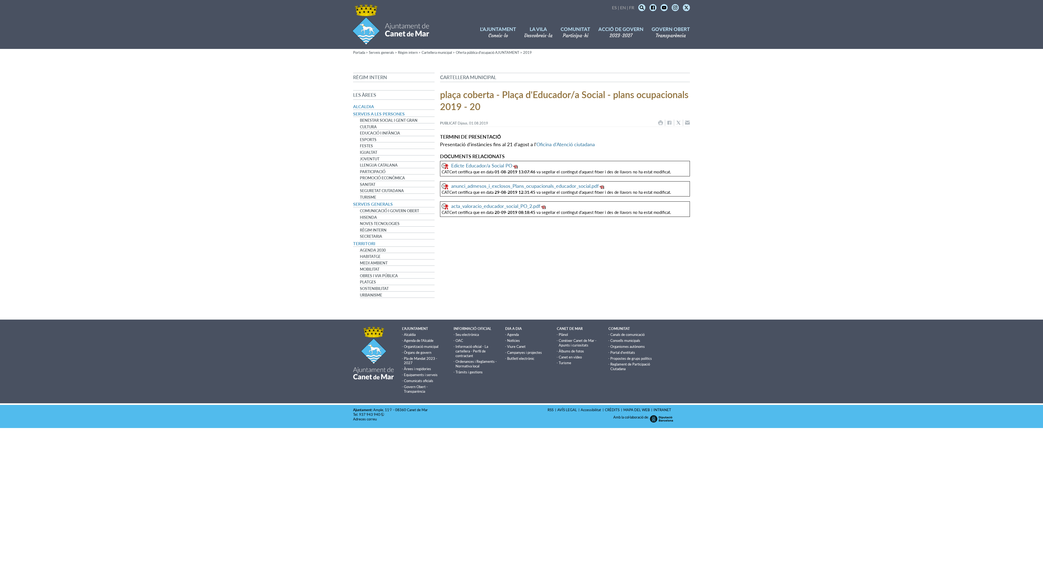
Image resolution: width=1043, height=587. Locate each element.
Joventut (369, 159)
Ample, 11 (381, 410)
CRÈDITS (612, 410)
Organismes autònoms (627, 346)
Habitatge (370, 256)
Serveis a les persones (379, 113)
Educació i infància (380, 133)
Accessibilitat (591, 410)
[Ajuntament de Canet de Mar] (390, 41)
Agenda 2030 (373, 250)
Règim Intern (373, 230)
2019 (527, 52)
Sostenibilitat (374, 288)
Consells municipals (625, 340)
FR (631, 7)
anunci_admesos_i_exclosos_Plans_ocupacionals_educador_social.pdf (525, 186)
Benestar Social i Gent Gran (388, 120)
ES (614, 7)
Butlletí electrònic (520, 358)
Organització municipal (421, 346)
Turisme (368, 197)
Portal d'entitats (622, 352)
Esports (368, 140)
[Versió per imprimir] (660, 123)
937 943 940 (369, 414)
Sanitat (367, 184)
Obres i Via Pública (379, 276)
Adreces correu (365, 419)
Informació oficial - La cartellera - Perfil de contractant (471, 351)
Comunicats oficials (418, 381)
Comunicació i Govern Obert (389, 211)
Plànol (563, 334)
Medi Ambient (374, 263)
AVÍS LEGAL (567, 410)
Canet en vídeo (570, 357)
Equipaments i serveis (421, 375)
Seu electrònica (467, 334)
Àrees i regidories (417, 369)
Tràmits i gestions (469, 372)
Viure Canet (516, 346)
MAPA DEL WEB (636, 410)
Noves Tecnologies (380, 223)
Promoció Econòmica (382, 178)
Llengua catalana (379, 165)
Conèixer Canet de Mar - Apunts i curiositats (577, 342)
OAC (459, 340)
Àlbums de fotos (571, 351)
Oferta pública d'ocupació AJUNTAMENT (487, 52)
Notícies (513, 340)
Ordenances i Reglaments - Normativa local (476, 363)
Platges (368, 282)
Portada (359, 52)
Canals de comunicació (627, 334)
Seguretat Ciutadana (382, 191)
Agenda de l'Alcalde (418, 340)
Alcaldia (363, 106)
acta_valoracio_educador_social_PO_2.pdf (495, 206)
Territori (364, 243)
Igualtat (368, 152)
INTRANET (662, 410)
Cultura (368, 127)
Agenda (513, 334)
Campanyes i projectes (524, 352)
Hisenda (368, 217)
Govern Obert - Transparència (416, 389)
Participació (372, 172)
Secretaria (371, 236)
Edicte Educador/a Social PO (481, 165)
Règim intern (408, 52)
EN (623, 7)
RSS (551, 410)
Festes (366, 146)
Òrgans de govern (417, 352)
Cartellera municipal (437, 52)
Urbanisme (371, 295)
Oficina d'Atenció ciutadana (565, 144)
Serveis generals (381, 52)
